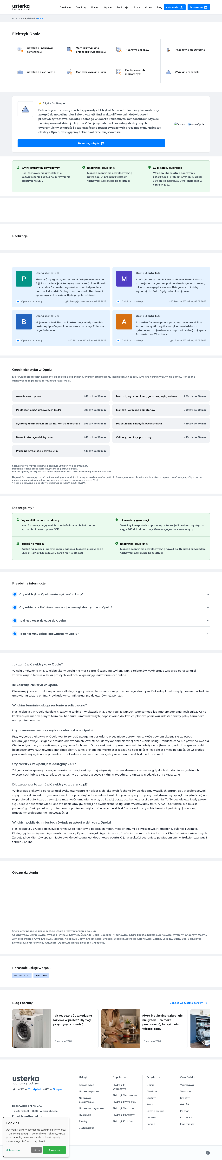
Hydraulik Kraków (124, 1114)
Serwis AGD (22, 975)
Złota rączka (86, 1127)
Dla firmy (81, 7)
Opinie (107, 7)
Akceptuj (54, 1150)
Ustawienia (13, 1150)
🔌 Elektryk (29, 18)
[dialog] (35, 1137)
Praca (136, 7)
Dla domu (65, 7)
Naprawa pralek (89, 1091)
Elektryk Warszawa (125, 1095)
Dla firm (151, 1098)
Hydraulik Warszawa (119, 1086)
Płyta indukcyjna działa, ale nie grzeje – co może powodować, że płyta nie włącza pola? (162, 1022)
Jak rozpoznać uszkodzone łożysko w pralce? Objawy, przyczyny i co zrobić (72, 1020)
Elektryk (84, 1121)
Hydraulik (41, 975)
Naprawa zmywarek (91, 1108)
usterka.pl (17, 18)
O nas (148, 7)
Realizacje (122, 7)
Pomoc (95, 7)
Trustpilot (34, 1089)
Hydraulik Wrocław (124, 1101)
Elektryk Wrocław (123, 1108)
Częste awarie (155, 1111)
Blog (159, 7)
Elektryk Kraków (123, 1121)
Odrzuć (37, 1150)
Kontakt (151, 1117)
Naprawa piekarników (86, 1099)
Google (57, 1089)
